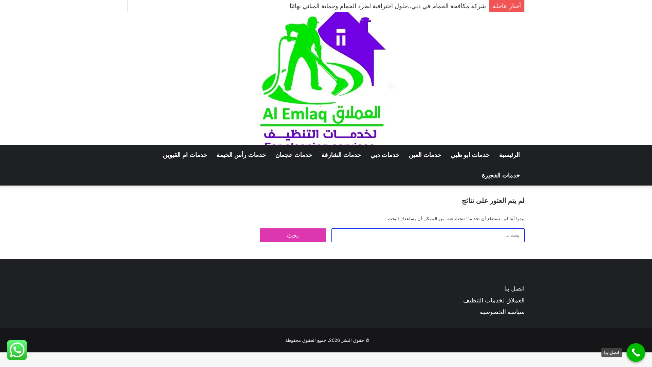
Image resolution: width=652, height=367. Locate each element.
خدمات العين (425, 155)
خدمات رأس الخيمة (241, 155)
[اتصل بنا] (636, 352)
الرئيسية (509, 155)
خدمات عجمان (293, 155)
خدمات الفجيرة (501, 175)
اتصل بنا (514, 288)
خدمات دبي (384, 155)
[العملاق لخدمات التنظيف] (326, 78)
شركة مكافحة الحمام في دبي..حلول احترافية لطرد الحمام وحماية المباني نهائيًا (388, 6)
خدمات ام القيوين (185, 155)
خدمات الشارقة (341, 155)
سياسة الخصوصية (502, 311)
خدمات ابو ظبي (470, 155)
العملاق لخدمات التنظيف (494, 300)
